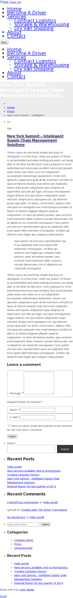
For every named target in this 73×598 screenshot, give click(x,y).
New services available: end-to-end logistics (34, 470)
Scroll (3, 596)
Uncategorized (23, 548)
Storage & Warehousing (41, 24)
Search (11, 443)
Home (14, 8)
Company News (23, 540)
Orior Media (26, 589)
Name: (15, 409)
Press (10, 111)
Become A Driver (26, 12)
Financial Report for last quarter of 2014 (31, 486)
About (14, 32)
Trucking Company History (23, 474)
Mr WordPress (16, 517)
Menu (4, 42)
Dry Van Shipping (34, 28)
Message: (17, 393)
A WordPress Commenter (23, 502)
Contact (16, 35)
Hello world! (14, 467)
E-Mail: (15, 417)
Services (16, 16)
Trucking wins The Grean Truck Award (44, 509)
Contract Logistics (35, 20)
